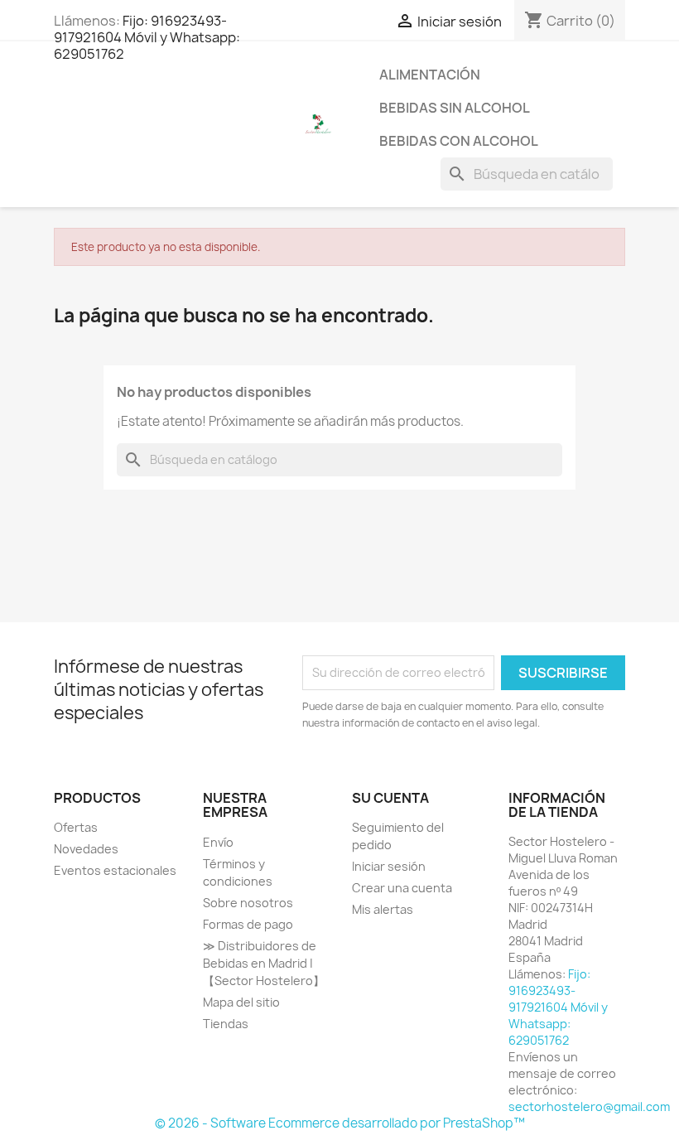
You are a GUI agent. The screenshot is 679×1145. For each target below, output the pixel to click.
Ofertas (76, 827)
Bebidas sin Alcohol (454, 108)
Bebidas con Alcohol (458, 141)
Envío (218, 842)
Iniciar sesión (389, 866)
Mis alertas (382, 909)
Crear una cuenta (402, 888)
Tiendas (225, 1023)
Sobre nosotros (248, 903)
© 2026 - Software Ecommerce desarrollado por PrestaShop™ (340, 1123)
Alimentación (429, 74)
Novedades (86, 849)
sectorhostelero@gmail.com (589, 1106)
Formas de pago (248, 924)
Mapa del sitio (241, 1002)
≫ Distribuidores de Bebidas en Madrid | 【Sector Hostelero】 (264, 963)
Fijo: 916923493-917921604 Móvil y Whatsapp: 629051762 (147, 37)
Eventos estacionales (115, 870)
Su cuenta (390, 798)
